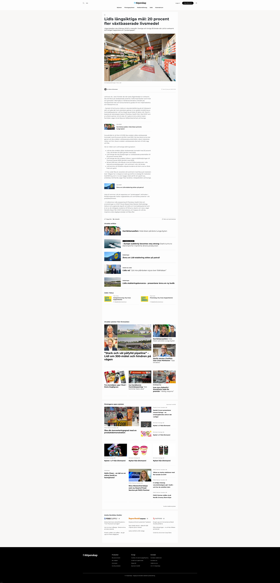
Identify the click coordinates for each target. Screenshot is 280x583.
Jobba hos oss (154, 563)
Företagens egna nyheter (114, 404)
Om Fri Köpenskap (155, 566)
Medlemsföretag (142, 7)
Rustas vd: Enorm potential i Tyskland (140, 522)
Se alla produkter (116, 566)
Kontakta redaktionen (156, 557)
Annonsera (114, 563)
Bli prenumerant (116, 557)
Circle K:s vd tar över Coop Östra (162, 532)
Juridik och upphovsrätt (137, 560)
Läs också (119, 124)
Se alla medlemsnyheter (169, 506)
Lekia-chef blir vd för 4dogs (136, 531)
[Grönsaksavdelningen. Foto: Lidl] (140, 57)
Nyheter (119, 7)
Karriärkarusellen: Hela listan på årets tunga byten (129, 128)
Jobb (151, 7)
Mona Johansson (113, 89)
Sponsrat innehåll (135, 566)
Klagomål (133, 563)
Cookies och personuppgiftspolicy (140, 557)
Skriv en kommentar (170, 219)
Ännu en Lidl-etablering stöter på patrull (130, 187)
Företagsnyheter (129, 7)
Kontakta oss (154, 560)
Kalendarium (159, 7)
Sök (87, 3)
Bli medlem (115, 560)
